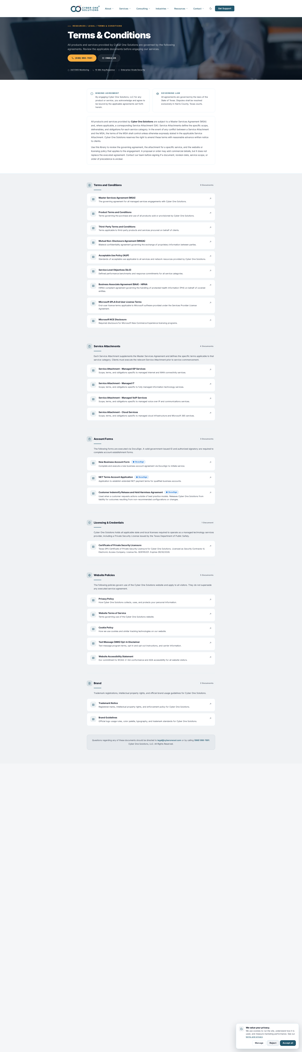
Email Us (111, 58)
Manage (259, 1043)
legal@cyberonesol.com (169, 740)
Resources (179, 8)
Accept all (288, 1043)
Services (123, 8)
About (108, 8)
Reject (273, 1043)
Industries (161, 8)
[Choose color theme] (210, 8)
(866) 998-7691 (83, 58)
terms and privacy (254, 1037)
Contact (197, 8)
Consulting (142, 8)
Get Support (224, 8)
